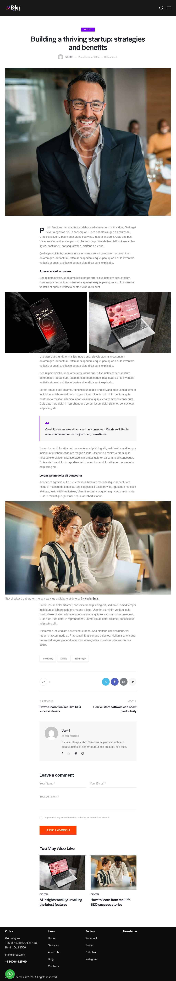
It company (48, 658)
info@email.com (15, 954)
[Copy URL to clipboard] (132, 682)
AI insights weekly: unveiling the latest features (61, 902)
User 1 (66, 730)
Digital (88, 29)
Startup (63, 658)
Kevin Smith (92, 598)
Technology (80, 658)
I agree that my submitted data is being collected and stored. (77, 817)
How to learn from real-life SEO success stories (110, 902)
